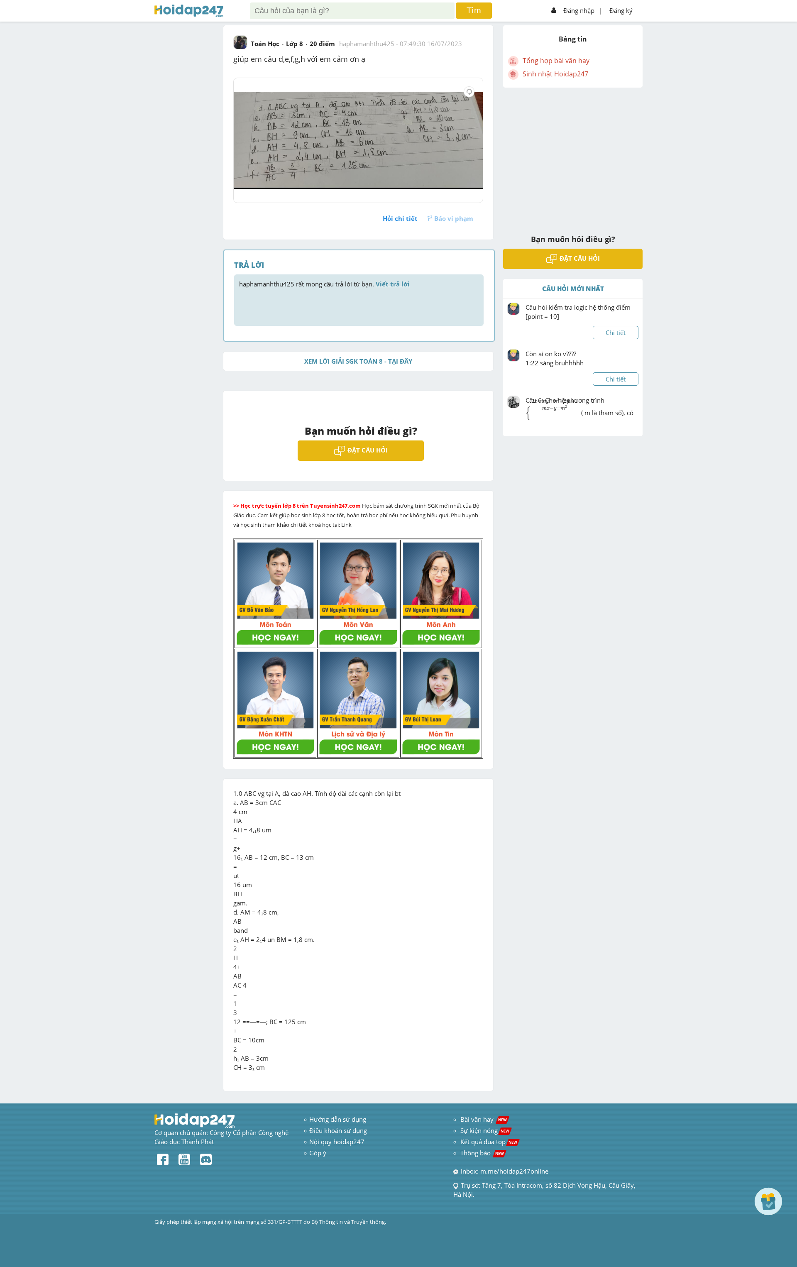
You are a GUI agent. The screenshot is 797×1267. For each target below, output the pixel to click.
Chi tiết (616, 332)
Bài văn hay (483, 1119)
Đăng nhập (578, 10)
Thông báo (482, 1153)
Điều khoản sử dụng (338, 1130)
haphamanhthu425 (366, 43)
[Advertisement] (573, 156)
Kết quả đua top (488, 1141)
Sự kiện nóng (484, 1130)
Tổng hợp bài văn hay (556, 60)
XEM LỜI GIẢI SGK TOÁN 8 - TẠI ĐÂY (358, 361)
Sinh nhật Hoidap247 (555, 73)
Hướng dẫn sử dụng (337, 1119)
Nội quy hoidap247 (336, 1141)
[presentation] (552, 417)
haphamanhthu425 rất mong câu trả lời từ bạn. (324, 284)
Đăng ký (621, 10)
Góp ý (317, 1153)
